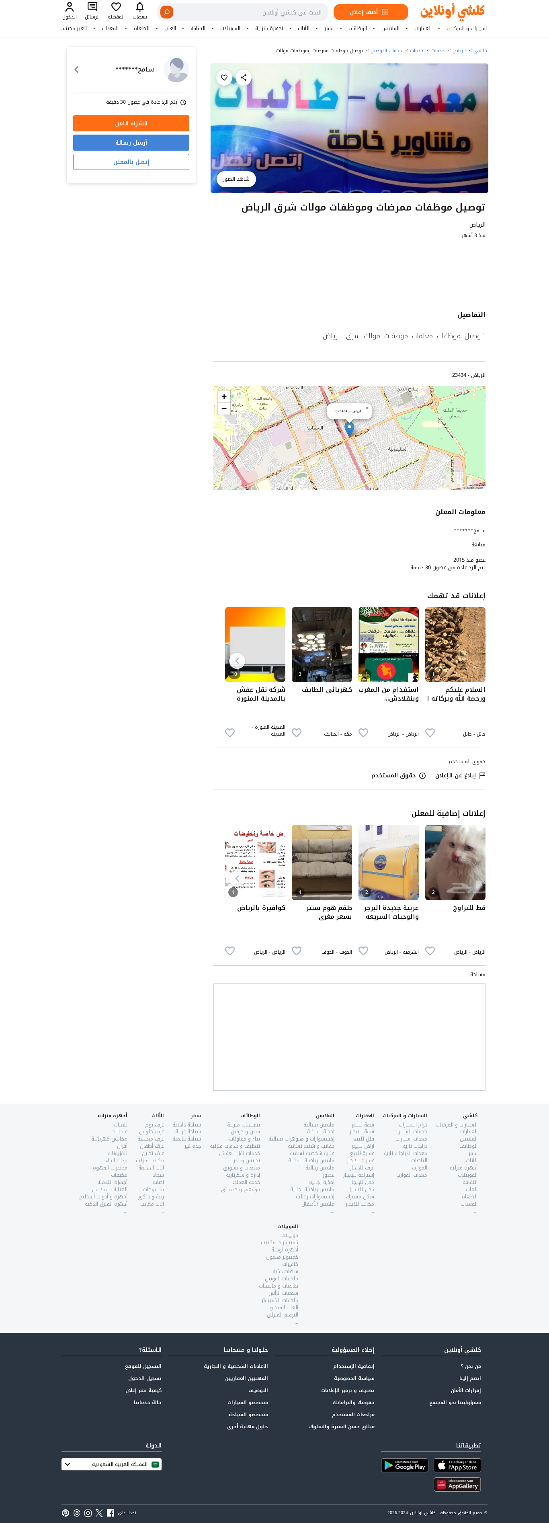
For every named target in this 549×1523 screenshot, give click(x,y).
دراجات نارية (415, 1146)
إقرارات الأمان (466, 1390)
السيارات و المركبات (468, 29)
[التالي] (237, 661)
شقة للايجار (362, 1131)
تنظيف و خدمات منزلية (235, 1146)
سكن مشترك (360, 1197)
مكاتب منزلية (150, 1160)
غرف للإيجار (362, 1168)
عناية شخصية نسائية (312, 1153)
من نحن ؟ (471, 1366)
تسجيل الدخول (145, 1378)
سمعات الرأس (283, 1293)
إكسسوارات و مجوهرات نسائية (301, 1139)
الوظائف (357, 29)
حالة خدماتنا (148, 1402)
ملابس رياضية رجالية (312, 1189)
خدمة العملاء (246, 1182)
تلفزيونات (117, 1153)
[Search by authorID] (176, 69)
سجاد (158, 1175)
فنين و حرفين (245, 1131)
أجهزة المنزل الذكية (106, 1204)
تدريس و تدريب (243, 1160)
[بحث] (166, 12)
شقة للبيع (363, 1125)
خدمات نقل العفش (239, 1153)
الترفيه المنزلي (282, 1315)
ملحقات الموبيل (281, 1279)
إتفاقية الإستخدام (354, 1366)
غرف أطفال (152, 1146)
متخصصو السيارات (247, 1402)
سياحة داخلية (186, 1125)
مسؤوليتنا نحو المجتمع (455, 1402)
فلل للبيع (363, 1139)
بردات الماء (116, 1160)
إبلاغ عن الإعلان (455, 775)
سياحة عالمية (186, 1139)
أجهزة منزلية (269, 29)
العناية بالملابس (109, 1189)
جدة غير (192, 1146)
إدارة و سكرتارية (243, 1175)
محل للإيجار (362, 1182)
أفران (122, 1146)
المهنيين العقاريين (246, 1378)
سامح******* (469, 530)
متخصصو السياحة (248, 1414)
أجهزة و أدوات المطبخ (103, 1197)
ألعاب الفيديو (284, 1307)
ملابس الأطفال (317, 1204)
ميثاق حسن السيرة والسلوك (342, 1426)
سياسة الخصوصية (354, 1378)
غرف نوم (154, 1125)
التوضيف (258, 1390)
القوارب (419, 1168)
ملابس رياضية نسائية (311, 1160)
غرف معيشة (150, 1139)
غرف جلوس (151, 1131)
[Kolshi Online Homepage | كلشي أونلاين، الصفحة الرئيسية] (446, 12)
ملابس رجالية (319, 1168)
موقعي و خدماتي (240, 1189)
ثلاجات (120, 1125)
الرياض (459, 50)
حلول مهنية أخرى (247, 1426)
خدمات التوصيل (386, 50)
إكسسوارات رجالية (315, 1197)
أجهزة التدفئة (112, 1182)
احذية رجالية (321, 1182)
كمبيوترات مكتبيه (279, 1242)
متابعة (478, 545)
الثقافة (198, 29)
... (475, 1211)
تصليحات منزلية (243, 1125)
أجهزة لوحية (284, 1250)
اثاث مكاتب (152, 1204)
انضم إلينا (470, 1378)
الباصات (419, 1160)
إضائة (158, 1182)
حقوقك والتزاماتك (354, 1402)
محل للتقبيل (360, 1189)
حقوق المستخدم (393, 775)
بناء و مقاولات (244, 1139)
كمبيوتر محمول (282, 1257)
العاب (170, 29)
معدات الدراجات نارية (405, 1153)
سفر (329, 29)
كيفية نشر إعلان (143, 1390)
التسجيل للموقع (143, 1366)
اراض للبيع (363, 1146)
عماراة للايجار (360, 1160)
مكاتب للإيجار (360, 1204)
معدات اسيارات (411, 1139)
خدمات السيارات (410, 1131)
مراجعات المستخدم (353, 1414)
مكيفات (119, 1175)
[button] (349, 429)
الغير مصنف (73, 29)
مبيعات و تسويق (241, 1168)
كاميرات (290, 1264)
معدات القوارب (411, 1175)
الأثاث (303, 29)
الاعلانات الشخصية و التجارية (236, 1366)
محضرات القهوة (110, 1168)
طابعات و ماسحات (278, 1286)
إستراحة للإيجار (358, 1175)
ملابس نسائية (318, 1125)
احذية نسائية (320, 1131)
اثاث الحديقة (151, 1168)
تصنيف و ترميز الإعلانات (348, 1390)
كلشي (480, 50)
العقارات (423, 29)
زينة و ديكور (151, 1197)
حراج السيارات (413, 1125)
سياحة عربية (188, 1131)
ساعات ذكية (285, 1271)
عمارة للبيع (362, 1153)
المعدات (110, 29)
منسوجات (153, 1189)
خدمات (438, 50)
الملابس (390, 29)
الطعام (141, 29)
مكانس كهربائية (109, 1139)
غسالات (119, 1131)
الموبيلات (230, 29)
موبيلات (289, 1235)
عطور (328, 1175)
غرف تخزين (153, 1153)
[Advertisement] (349, 276)
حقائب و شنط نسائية (311, 1146)
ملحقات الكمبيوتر (280, 1300)
